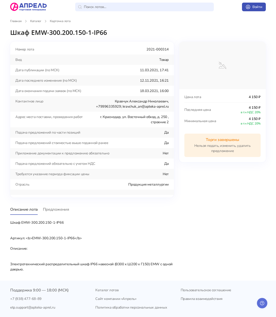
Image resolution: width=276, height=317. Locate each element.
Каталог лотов (107, 290)
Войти (257, 7)
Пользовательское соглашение (206, 290)
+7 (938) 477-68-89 (26, 298)
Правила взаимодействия (201, 298)
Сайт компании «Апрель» (115, 298)
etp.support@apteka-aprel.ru (32, 307)
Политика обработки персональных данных (131, 307)
